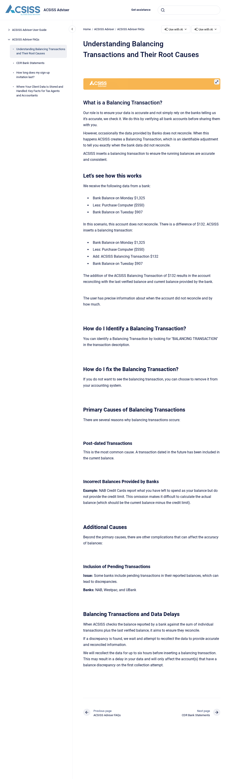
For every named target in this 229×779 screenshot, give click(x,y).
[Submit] (162, 10)
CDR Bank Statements (30, 63)
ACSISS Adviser (56, 10)
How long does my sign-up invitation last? (33, 75)
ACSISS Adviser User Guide (29, 30)
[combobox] (189, 10)
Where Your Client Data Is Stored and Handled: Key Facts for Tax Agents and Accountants (39, 91)
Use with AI (176, 29)
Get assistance (141, 9)
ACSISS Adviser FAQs (25, 39)
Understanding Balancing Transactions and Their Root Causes (40, 51)
